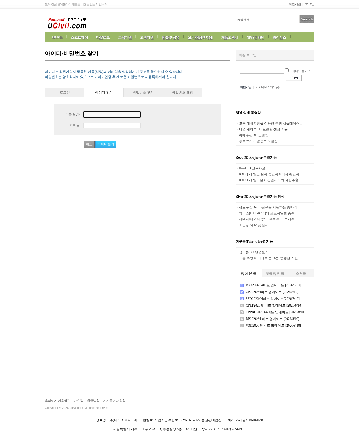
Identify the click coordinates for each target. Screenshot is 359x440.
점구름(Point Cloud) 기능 (254, 241)
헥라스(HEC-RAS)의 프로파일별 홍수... (268, 213)
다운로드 (103, 37)
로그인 (309, 4)
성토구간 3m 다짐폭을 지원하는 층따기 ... (269, 207)
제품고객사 (229, 37)
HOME (57, 37)
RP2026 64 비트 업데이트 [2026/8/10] (272, 319)
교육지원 (125, 37)
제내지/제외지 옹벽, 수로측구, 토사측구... (269, 219)
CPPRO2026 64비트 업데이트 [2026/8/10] (275, 312)
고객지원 (146, 37)
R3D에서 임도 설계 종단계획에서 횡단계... (270, 174)
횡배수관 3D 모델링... (255, 135)
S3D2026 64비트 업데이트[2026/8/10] (273, 299)
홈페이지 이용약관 (57, 401)
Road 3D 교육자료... (253, 168)
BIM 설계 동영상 (248, 113)
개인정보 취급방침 (86, 401)
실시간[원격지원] (200, 37)
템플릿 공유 (170, 37)
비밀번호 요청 (182, 93)
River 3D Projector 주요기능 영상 (260, 197)
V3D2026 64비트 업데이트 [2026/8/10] (273, 326)
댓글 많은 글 (275, 274)
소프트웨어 (79, 37)
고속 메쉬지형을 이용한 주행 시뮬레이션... (270, 123)
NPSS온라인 (255, 37)
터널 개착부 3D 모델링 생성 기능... (264, 129)
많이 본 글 (248, 274)
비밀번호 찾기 (143, 93)
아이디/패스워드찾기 (268, 87)
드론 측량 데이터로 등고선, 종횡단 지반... (269, 258)
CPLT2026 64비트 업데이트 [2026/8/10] (274, 305)
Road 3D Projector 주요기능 (256, 158)
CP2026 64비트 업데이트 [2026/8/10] (272, 292)
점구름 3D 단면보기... (255, 252)
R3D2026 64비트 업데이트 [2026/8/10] (273, 285)
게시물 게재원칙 (114, 401)
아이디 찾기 (104, 93)
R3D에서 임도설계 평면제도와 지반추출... (270, 180)
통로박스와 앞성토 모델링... (259, 141)
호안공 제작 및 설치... (255, 225)
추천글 (301, 274)
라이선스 (279, 37)
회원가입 (295, 4)
